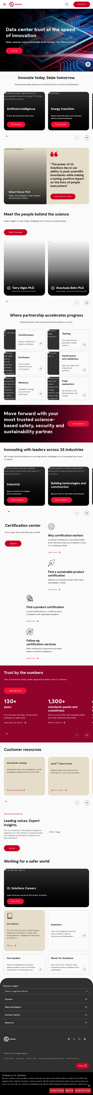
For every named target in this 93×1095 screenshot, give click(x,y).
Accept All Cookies (82, 1090)
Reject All (69, 1090)
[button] (4, 4)
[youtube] (84, 1039)
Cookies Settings (57, 1090)
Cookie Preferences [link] (72, 1058)
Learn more (82, 1084)
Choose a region (10, 986)
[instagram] (79, 1039)
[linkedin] (68, 1039)
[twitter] (74, 1039)
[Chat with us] (82, 1066)
